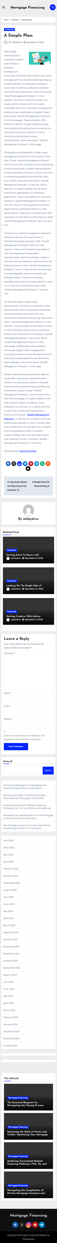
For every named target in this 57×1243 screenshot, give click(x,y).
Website (8, 719)
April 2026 (8, 861)
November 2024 (11, 953)
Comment (9, 653)
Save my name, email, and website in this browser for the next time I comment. (24, 737)
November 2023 (11, 1038)
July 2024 (8, 982)
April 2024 (8, 1003)
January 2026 (10, 876)
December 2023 (11, 1031)
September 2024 (11, 968)
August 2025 (10, 890)
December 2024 (11, 946)
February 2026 (10, 869)
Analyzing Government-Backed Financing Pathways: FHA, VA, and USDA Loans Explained (27, 1164)
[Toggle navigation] (3, 7)
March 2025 (9, 925)
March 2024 (9, 1010)
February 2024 (10, 1017)
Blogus (43, 1235)
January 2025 (10, 939)
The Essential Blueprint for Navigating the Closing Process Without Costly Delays (25, 1106)
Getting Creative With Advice (23, 616)
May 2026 (8, 854)
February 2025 (10, 932)
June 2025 (8, 904)
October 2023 (10, 1045)
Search (8, 761)
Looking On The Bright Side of (23, 586)
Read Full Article (27, 451)
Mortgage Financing (28, 7)
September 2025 (11, 883)
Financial (9, 29)
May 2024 (8, 996)
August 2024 (10, 975)
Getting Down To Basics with (22, 555)
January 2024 (10, 1024)
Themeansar (28, 1239)
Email (7, 706)
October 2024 (10, 961)
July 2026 (8, 840)
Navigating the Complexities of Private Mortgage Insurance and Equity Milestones (26, 1193)
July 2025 (8, 897)
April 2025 (8, 918)
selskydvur (17, 42)
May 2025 (8, 911)
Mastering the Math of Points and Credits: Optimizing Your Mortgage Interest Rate (27, 1135)
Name (7, 693)
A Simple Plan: (18, 36)
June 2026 (9, 847)
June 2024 (9, 989)
